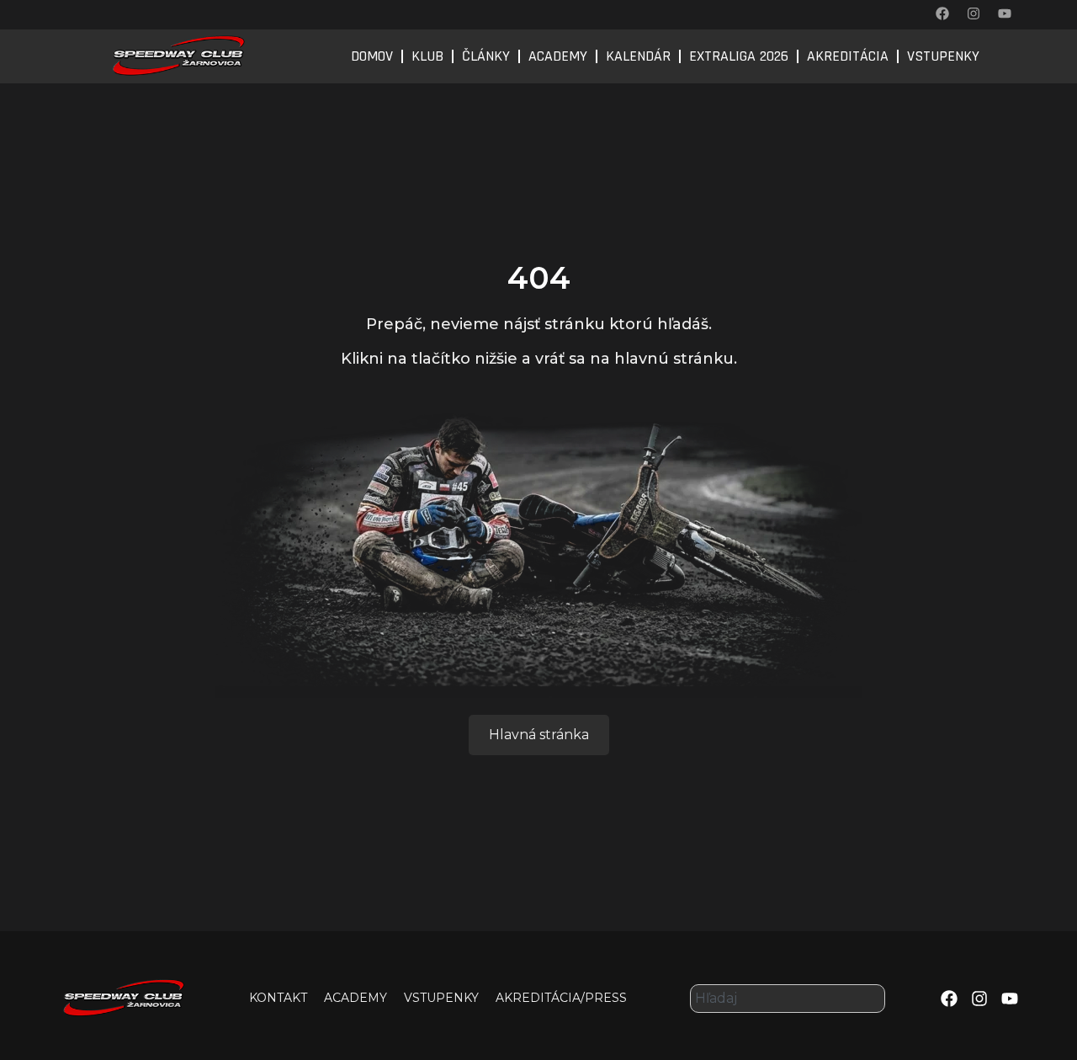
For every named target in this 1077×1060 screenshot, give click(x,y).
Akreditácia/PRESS (561, 997)
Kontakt (278, 997)
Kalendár (638, 56)
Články (486, 56)
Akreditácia (848, 56)
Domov (372, 56)
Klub (427, 56)
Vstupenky (943, 56)
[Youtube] (1004, 13)
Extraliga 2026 (738, 56)
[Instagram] (973, 13)
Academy (557, 56)
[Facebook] (942, 13)
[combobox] (787, 998)
